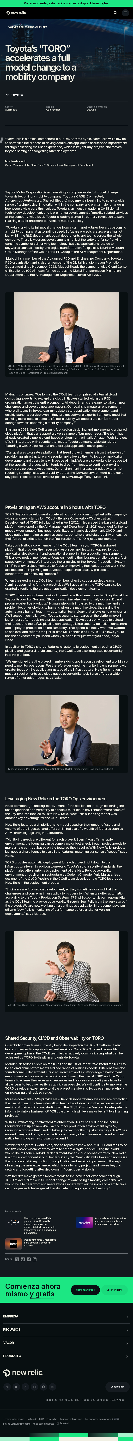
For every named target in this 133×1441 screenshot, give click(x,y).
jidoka (35, 595)
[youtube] (16, 1387)
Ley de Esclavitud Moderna (16, 1423)
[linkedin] (7, 1387)
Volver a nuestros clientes (27, 27)
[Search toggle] (115, 12)
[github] (34, 1387)
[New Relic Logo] (15, 13)
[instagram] (52, 1387)
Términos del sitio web (71, 1419)
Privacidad (52, 1419)
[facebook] (43, 1387)
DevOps (91, 109)
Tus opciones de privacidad (99, 1419)
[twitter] (25, 1387)
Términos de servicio (13, 1419)
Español (64, 1423)
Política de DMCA (35, 1419)
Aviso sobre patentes (43, 1423)
